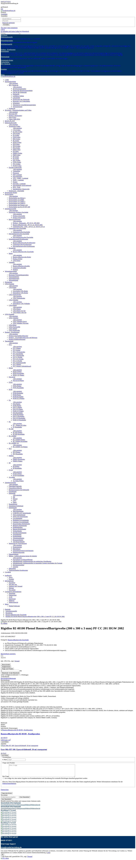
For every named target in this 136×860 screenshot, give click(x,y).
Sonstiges (4, 69)
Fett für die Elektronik (41, 66)
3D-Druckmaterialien (7, 66)
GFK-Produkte (9, 314)
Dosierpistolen (17, 547)
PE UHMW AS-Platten (20, 447)
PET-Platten (16, 452)
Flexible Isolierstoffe (18, 39)
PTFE (16, 58)
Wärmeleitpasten (6, 42)
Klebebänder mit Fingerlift (114, 55)
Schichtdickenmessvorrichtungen (23, 550)
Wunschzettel (6, 664)
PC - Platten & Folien (19, 425)
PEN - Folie (16, 187)
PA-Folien (16, 135)
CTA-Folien (16, 130)
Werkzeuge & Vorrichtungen (49, 71)
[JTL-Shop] (5, 858)
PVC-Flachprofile (18, 355)
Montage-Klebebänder (20, 525)
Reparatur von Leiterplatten (21, 101)
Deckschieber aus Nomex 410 (18, 205)
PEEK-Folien (17, 142)
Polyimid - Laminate (19, 183)
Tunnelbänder (59, 55)
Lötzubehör (69, 66)
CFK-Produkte (9, 284)
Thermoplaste (5, 57)
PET (49, 58)
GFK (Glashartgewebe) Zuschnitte (44, 46)
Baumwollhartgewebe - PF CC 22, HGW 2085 (28, 225)
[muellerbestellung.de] (8, 10)
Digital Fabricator (14, 606)
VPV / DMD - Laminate (20, 178)
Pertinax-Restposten (19, 218)
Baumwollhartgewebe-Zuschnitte (23, 252)
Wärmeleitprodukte (7, 40)
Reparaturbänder (89, 55)
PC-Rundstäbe (17, 427)
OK (2, 854)
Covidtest (8, 572)
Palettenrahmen (63, 71)
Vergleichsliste (6, 666)
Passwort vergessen (8, 23)
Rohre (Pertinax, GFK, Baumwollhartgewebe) (79, 48)
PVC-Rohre (16, 350)
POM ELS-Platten (18, 398)
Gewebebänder (62, 53)
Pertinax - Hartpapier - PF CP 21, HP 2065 (26, 223)
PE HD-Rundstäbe (19, 434)
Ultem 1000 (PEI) (14, 119)
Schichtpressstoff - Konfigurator (11, 46)
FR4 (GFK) (12, 117)
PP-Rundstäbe (17, 468)
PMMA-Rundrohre (19, 459)
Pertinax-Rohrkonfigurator (17, 339)
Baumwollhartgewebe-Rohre (22, 257)
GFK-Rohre (16, 260)
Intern (6, 604)
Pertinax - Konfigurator (8, 49)
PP (56, 58)
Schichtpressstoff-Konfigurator (18, 239)
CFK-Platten (13, 305)
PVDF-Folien (17, 166)
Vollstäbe (12, 262)
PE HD (28, 58)
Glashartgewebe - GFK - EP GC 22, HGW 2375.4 (29, 226)
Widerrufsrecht (13, 602)
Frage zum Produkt (7, 669)
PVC (2, 58)
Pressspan (16, 173)
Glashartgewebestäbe (19, 268)
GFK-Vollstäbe (13, 318)
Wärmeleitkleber (16, 42)
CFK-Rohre (12, 287)
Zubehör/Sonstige (10, 482)
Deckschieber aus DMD (16, 200)
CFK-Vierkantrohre (15, 294)
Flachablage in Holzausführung (22, 559)
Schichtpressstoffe (6, 44)
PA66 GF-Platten (18, 411)
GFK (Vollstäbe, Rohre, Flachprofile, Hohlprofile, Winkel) (98, 46)
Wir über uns (13, 584)
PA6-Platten (16, 404)
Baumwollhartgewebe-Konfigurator (24, 243)
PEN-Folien (16, 146)
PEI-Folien (16, 144)
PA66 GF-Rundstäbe (19, 420)
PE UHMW (34, 58)
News (2, 74)
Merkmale (12, 678)
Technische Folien (6, 39)
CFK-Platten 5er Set (19, 311)
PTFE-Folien (17, 162)
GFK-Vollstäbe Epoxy (20, 321)
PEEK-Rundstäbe (18, 373)
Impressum (12, 599)
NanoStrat (12, 583)
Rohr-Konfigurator (27, 46)
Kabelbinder (113, 71)
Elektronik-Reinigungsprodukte (24, 66)
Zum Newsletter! (24, 797)
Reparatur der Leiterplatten (98, 66)
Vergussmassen (21, 67)
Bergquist (34, 42)
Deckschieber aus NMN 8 (17, 203)
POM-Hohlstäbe (18, 393)
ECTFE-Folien (17, 132)
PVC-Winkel (17, 364)
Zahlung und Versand (15, 586)
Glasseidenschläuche (13, 71)
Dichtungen (8, 282)
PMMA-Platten (17, 461)
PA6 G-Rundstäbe (18, 416)
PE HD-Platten (17, 432)
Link (48, 852)
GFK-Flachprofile (14, 327)
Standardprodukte (10, 81)
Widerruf (11, 600)
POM (20, 58)
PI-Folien (16, 151)
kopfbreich (8, 575)
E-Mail (4, 759)
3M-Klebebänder (52, 53)
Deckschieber (5, 62)
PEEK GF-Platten (18, 375)
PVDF (59, 58)
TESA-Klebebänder (7, 53)
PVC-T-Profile (17, 361)
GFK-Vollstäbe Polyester (20, 323)
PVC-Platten (17, 348)
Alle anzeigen (13, 83)
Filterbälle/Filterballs (15, 486)
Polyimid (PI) (13, 114)
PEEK (6, 58)
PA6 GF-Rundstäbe (19, 418)
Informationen (9, 581)
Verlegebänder (36, 55)
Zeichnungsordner (18, 565)
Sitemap (11, 588)
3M (14, 497)
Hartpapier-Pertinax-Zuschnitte (17, 48)
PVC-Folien (16, 164)
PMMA (53, 58)
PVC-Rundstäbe (18, 354)
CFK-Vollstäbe (13, 300)
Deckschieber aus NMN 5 (17, 201)
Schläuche (12, 108)
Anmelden (6, 24)
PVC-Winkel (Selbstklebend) (22, 366)
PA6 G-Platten (17, 407)
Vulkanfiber (16, 171)
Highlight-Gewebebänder (75, 53)
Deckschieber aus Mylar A (17, 198)
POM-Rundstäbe (18, 397)
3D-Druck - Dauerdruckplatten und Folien (18, 110)
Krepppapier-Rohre (7, 60)
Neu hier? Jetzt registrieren (9, 28)
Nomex (15, 182)
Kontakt (11, 579)
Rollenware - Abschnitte (32, 39)
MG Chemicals (5, 64)
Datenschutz (13, 595)
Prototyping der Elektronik (81, 66)
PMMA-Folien (17, 153)
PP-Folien (16, 157)
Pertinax (15, 269)
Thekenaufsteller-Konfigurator (99, 71)
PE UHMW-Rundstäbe (20, 441)
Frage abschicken (7, 793)
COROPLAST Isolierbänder (22, 53)
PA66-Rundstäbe (18, 414)
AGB (10, 597)
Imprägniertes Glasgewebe (21, 189)
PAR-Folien (16, 137)
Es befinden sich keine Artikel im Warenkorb (15, 31)
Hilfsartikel (86, 71)
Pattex (15, 502)
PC (25, 58)
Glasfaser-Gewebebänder (91, 53)
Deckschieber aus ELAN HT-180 (19, 207)
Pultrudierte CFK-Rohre (20, 293)
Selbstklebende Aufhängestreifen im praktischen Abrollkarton (32, 561)
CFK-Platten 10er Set (19, 312)
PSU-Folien (16, 160)
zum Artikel (5, 742)
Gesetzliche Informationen (13, 591)
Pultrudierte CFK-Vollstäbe (21, 303)
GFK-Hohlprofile (14, 330)
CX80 (7, 80)
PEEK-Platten (17, 371)
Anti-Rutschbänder (100, 55)
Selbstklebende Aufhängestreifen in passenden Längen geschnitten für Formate (37, 563)
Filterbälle (4, 71)
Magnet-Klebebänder (25, 55)
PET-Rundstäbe (18, 454)
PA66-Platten (17, 405)
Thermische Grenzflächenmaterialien (24, 105)
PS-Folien (16, 158)
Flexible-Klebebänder (48, 55)
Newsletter (12, 590)
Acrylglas (65, 58)
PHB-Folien (16, 149)
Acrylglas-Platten (18, 481)
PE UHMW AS (43, 58)
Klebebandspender (18, 552)
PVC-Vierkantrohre (19, 352)
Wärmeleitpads (26, 42)
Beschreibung (5, 678)
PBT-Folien (16, 139)
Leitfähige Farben (60, 66)
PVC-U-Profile (17, 357)
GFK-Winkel (13, 328)
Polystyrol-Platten (18, 380)
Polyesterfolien (17, 176)
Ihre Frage (5, 776)
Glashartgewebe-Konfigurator (22, 244)
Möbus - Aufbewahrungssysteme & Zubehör (23, 556)
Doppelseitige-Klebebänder (107, 53)
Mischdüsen (16, 549)
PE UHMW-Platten (19, 439)
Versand (16, 661)
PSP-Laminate (17, 175)
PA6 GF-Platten (18, 409)
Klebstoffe (51, 66)
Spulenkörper (72, 71)
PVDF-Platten (17, 474)
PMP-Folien (16, 155)
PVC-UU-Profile (18, 359)
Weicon (15, 499)
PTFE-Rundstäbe (18, 388)
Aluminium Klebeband (16, 506)
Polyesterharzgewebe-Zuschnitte (19, 234)
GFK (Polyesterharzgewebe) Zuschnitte (67, 46)
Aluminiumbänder (78, 55)
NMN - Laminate (18, 180)
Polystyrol (11, 58)
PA (23, 58)
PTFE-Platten (17, 386)
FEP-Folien (16, 133)
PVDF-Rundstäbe (18, 475)
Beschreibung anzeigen (8, 654)
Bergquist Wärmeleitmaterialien (19, 275)
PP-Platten (16, 466)
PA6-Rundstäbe (18, 413)
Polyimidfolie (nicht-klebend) (22, 185)
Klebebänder (5, 51)
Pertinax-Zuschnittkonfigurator (18, 336)
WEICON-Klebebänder (39, 53)
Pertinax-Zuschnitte (19, 216)
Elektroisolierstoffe (7, 37)
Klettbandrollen (14, 55)
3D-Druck (4, 35)
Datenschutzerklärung (9, 783)
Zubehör (15, 567)
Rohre (11, 253)
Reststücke (30, 48)
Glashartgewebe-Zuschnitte (17, 228)
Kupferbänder (67, 55)
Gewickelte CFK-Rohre (20, 291)
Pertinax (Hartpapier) (15, 115)
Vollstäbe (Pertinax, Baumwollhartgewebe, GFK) (49, 48)
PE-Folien (16, 141)
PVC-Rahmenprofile (19, 363)
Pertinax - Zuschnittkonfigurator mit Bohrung (23, 337)
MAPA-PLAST (10, 121)
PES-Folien (16, 148)
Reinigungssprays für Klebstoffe (30, 71)
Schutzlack (109, 66)
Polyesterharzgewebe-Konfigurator (24, 246)
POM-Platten (17, 395)
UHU (14, 500)
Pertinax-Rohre (17, 259)
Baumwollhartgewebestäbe (21, 266)
